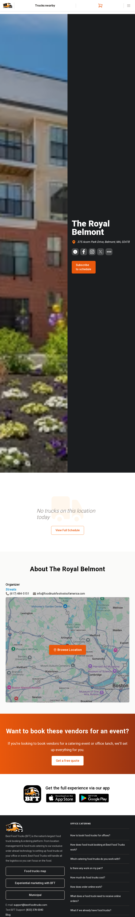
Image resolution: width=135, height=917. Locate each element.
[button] (67, 649)
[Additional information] (75, 251)
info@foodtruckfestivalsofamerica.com (61, 593)
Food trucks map (35, 871)
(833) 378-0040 (34, 909)
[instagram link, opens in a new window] (92, 251)
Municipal (35, 895)
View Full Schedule (68, 530)
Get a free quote (67, 760)
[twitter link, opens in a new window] (100, 251)
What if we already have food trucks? (90, 910)
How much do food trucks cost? (87, 877)
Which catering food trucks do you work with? (95, 859)
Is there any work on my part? (86, 868)
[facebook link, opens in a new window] (83, 251)
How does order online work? (86, 886)
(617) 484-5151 (19, 593)
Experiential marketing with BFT (35, 883)
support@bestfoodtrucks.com (30, 904)
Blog (8, 914)
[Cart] (100, 5)
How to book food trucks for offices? (90, 835)
